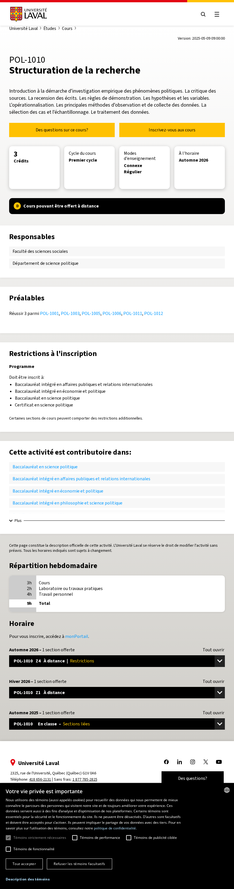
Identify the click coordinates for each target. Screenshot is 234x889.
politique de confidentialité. (115, 828)
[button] (28, 879)
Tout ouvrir (213, 649)
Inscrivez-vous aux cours (172, 130)
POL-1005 (91, 313)
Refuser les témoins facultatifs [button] (79, 863)
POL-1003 (70, 313)
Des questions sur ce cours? (62, 130)
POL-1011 (132, 313)
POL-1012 (153, 313)
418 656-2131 (40, 779)
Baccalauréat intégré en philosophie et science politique (67, 503)
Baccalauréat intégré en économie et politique (58, 491)
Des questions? (192, 778)
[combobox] (227, 790)
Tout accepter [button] (24, 863)
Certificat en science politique (42, 515)
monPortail (76, 636)
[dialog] (117, 836)
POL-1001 (49, 313)
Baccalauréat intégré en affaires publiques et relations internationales (81, 479)
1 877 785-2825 (84, 779)
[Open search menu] (203, 14)
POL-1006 (111, 313)
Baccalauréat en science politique (45, 467)
